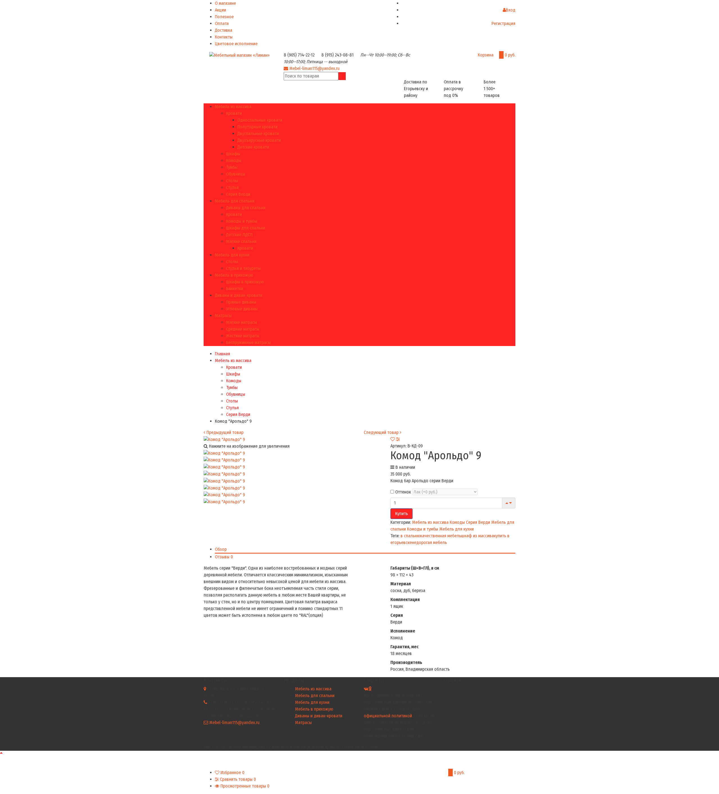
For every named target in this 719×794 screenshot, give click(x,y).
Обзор (221, 549)
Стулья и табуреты (243, 268)
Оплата (222, 23)
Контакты (224, 37)
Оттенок (402, 492)
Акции (220, 10)
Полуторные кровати (257, 126)
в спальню (410, 535)
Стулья (232, 187)
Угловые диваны (242, 308)
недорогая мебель (429, 542)
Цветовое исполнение (236, 43)
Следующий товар (382, 432)
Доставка (223, 30)
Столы (232, 180)
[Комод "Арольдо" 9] (224, 453)
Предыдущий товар (224, 432)
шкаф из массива (477, 535)
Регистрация (503, 23)
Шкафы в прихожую (245, 282)
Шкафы (233, 153)
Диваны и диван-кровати (238, 295)
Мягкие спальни (241, 241)
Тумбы (232, 167)
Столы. (232, 261)
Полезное (224, 16)
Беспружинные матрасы (248, 342)
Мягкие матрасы (241, 322)
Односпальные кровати (259, 120)
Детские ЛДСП (239, 234)
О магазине (225, 3)
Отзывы (224, 556)
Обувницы (235, 174)
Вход (510, 10)
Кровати (234, 113)
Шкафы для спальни (245, 228)
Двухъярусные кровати (259, 140)
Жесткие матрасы (242, 335)
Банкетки (234, 288)
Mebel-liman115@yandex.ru (314, 68)
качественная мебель (440, 535)
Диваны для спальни (245, 207)
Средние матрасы (242, 329)
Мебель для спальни (234, 201)
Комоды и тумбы (241, 221)
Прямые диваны (241, 302)
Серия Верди (238, 194)
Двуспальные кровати (258, 133)
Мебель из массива (233, 106)
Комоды (233, 160)
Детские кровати (253, 147)
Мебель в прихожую (234, 275)
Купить (401, 513)
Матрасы (223, 315)
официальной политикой (388, 715)
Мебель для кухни (232, 255)
